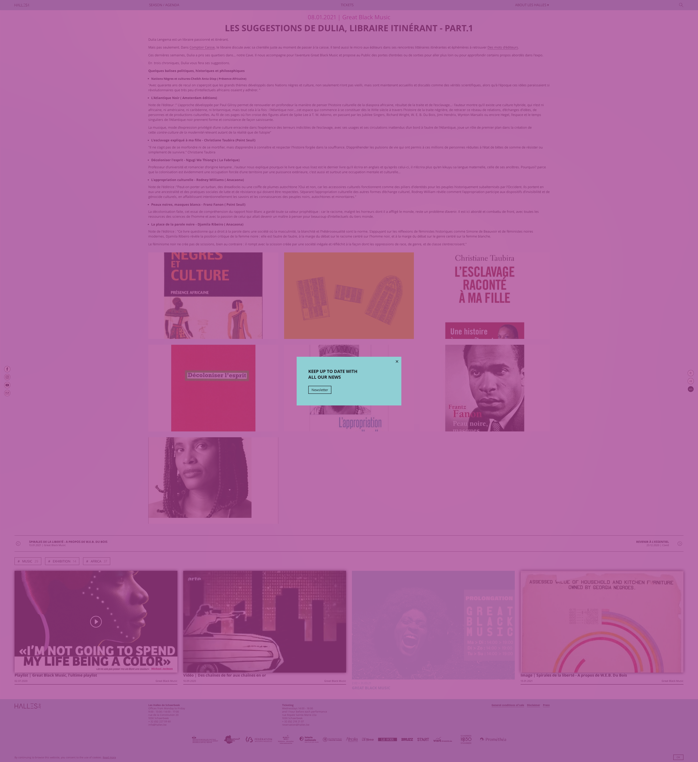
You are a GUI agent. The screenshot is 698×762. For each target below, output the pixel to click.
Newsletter (320, 390)
